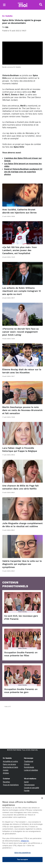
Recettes (6, 782)
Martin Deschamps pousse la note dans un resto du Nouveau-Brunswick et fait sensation (22, 410)
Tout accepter (22, 859)
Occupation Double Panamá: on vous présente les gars (20, 690)
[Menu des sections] (4, 4)
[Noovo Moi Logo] (22, 5)
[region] (22, 829)
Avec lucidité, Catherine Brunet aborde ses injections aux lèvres (19, 211)
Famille (26, 790)
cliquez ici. (25, 841)
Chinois (27, 764)
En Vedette (7, 16)
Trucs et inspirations (11, 785)
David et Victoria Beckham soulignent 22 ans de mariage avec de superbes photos (23, 172)
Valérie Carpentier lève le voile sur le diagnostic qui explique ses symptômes (22, 564)
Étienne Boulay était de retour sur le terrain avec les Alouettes (21, 371)
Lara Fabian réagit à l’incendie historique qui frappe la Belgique (19, 449)
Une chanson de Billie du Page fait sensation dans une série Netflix (20, 487)
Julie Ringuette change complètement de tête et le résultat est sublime (22, 525)
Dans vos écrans (9, 764)
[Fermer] (42, 798)
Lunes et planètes (31, 770)
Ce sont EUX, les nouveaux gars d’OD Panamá (21, 617)
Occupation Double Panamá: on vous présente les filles (20, 654)
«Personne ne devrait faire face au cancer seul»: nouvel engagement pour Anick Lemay (20, 331)
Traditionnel (28, 761)
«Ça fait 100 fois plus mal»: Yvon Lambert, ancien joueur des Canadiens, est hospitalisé (19, 250)
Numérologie (29, 767)
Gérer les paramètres (22, 853)
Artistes (6, 773)
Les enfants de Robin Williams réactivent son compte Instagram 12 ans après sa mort (21, 291)
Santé (26, 782)
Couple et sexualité (31, 788)
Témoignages (29, 785)
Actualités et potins (10, 761)
